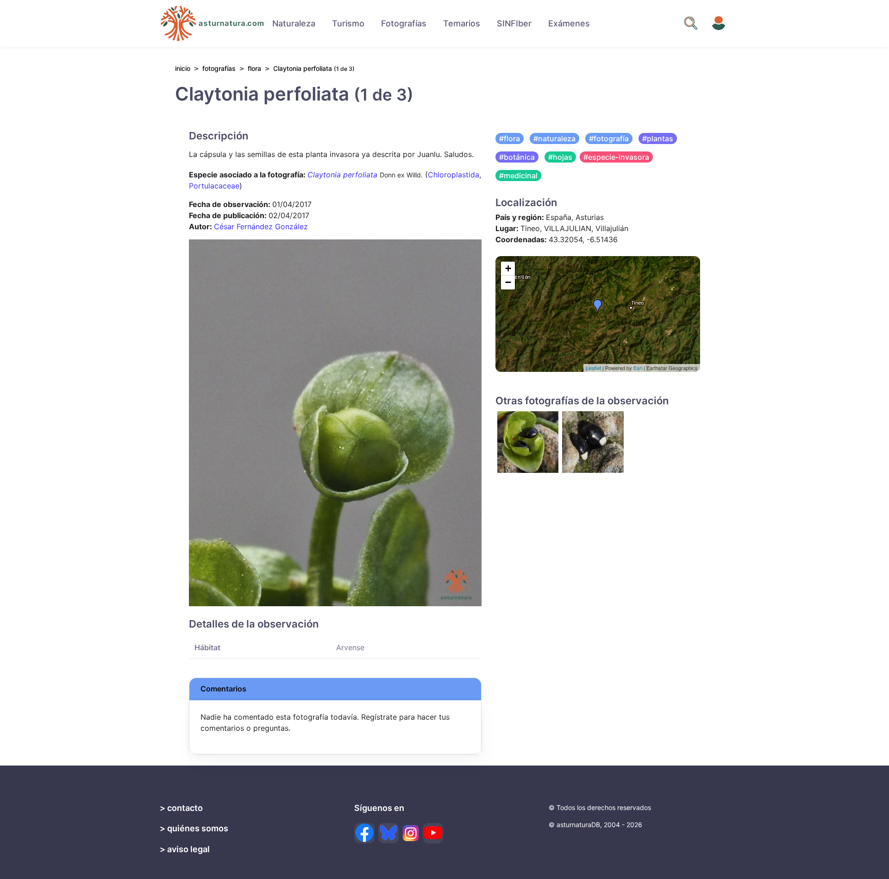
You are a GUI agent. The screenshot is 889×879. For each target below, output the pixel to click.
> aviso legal (185, 849)
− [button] (508, 282)
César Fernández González (261, 226)
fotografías (219, 68)
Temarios (461, 23)
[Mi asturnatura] (718, 23)
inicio (182, 68)
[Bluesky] (388, 833)
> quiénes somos (194, 828)
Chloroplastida (453, 174)
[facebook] (364, 833)
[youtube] (433, 833)
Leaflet (593, 367)
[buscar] (691, 23)
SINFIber (514, 23)
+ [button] (508, 268)
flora (254, 68)
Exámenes (569, 23)
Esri (637, 367)
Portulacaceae (214, 185)
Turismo (348, 23)
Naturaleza (293, 23)
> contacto (181, 808)
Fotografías (403, 23)
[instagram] (410, 833)
